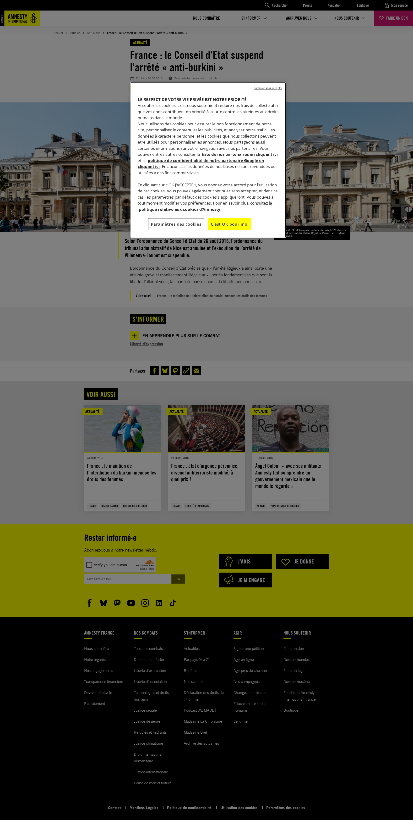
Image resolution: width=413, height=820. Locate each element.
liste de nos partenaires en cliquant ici (240, 154)
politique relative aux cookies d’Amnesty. (180, 209)
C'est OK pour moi (230, 224)
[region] (208, 160)
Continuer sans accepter (268, 88)
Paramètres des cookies (176, 224)
